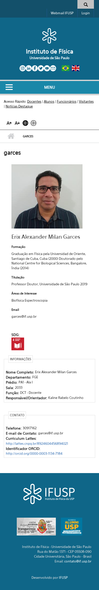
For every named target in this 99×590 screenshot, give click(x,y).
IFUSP (63, 577)
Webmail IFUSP (62, 13)
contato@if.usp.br (77, 561)
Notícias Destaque (19, 106)
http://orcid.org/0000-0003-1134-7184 (34, 453)
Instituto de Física (49, 51)
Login (85, 13)
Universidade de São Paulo (49, 58)
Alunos (49, 101)
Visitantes (86, 101)
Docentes (34, 101)
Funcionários (66, 101)
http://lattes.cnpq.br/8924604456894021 (37, 443)
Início (11, 136)
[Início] (49, 35)
